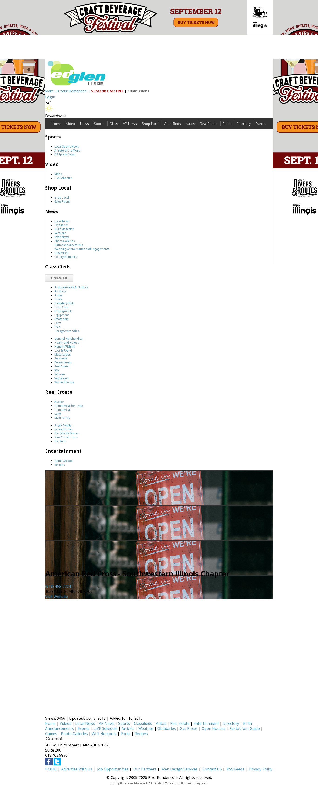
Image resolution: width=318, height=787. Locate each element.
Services (59, 374)
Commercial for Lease (69, 406)
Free (57, 327)
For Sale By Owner (66, 433)
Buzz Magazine (64, 229)
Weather (145, 728)
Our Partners (144, 769)
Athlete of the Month (67, 150)
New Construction (66, 437)
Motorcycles (62, 354)
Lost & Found (63, 350)
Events (261, 123)
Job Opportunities (113, 769)
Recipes (59, 465)
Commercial (62, 410)
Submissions (138, 91)
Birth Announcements (68, 245)
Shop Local (150, 123)
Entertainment (206, 723)
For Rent (59, 441)
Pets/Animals (62, 362)
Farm (57, 323)
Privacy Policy (260, 769)
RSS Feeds (235, 769)
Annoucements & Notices (71, 287)
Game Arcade (63, 461)
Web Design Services (179, 769)
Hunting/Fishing (64, 347)
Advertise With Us (76, 769)
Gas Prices (61, 253)
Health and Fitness (66, 343)
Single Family (62, 425)
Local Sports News (66, 146)
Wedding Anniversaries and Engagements (81, 249)
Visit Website (56, 596)
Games (51, 733)
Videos (65, 723)
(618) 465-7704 (58, 586)
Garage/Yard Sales (66, 331)
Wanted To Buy (64, 382)
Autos (190, 123)
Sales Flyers (62, 202)
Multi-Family (62, 418)
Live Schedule (63, 178)
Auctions (60, 291)
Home (56, 123)
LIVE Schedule (105, 728)
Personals (61, 358)
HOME (50, 769)
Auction (59, 402)
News (84, 123)
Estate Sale (61, 319)
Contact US (212, 769)
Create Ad (59, 278)
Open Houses (63, 429)
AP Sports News (64, 154)
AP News (130, 123)
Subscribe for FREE (107, 91)
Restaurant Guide (244, 728)
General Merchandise (68, 339)
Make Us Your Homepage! (66, 91)
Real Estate (209, 123)
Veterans (60, 233)
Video (70, 123)
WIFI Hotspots (104, 733)
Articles (128, 728)
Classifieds (172, 123)
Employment (62, 311)
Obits (113, 123)
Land (57, 414)
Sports (99, 123)
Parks (126, 733)
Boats (58, 299)
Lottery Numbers (65, 257)
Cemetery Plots (64, 303)
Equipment (61, 315)
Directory (243, 123)
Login (50, 97)
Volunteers (61, 378)
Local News (61, 221)
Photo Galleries (64, 241)
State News (61, 237)
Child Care (61, 307)
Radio (227, 123)
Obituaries (61, 225)
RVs (56, 370)
